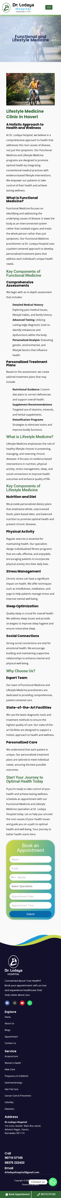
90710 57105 (14, 1158)
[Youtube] (22, 1002)
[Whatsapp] (29, 1002)
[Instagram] (14, 1002)
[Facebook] (7, 1002)
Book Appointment (19, 1194)
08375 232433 (14, 1162)
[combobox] (13, 877)
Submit (30, 914)
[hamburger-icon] (48, 7)
